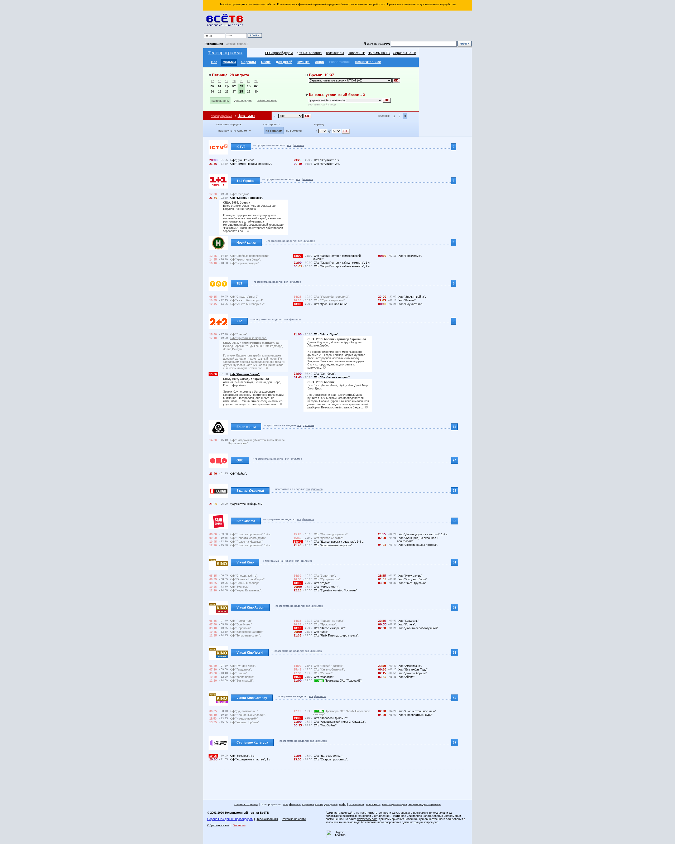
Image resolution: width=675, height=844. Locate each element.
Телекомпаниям (267, 819)
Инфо (319, 62)
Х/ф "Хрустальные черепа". (248, 338)
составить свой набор (322, 104)
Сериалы (248, 62)
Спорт (266, 62)
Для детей (284, 62)
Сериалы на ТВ (404, 53)
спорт (319, 804)
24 (212, 91)
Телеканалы (335, 53)
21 (241, 81)
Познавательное (368, 62)
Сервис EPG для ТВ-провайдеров (230, 819)
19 (226, 81)
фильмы (295, 804)
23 (256, 81)
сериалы (308, 804)
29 (248, 91)
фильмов (298, 145)
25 (219, 91)
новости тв (373, 804)
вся (289, 145)
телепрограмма (221, 116)
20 (234, 81)
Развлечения (339, 62)
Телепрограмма (225, 52)
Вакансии (239, 825)
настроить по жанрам (232, 130)
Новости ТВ (356, 53)
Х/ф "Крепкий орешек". (246, 197)
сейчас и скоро (267, 100)
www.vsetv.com (367, 819)
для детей (331, 804)
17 (212, 81)
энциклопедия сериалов (424, 804)
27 (234, 91)
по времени (294, 130)
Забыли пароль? (237, 43)
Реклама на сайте (294, 819)
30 (256, 91)
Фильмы (229, 62)
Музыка (303, 62)
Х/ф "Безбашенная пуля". (332, 377)
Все (214, 62)
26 (226, 91)
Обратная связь (218, 825)
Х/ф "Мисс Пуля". (326, 334)
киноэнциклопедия (394, 804)
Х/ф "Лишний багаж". (245, 374)
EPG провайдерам (279, 53)
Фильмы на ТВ (379, 53)
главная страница (246, 804)
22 (248, 81)
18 (219, 81)
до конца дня (243, 100)
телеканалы (356, 804)
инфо (342, 804)
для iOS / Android (309, 53)
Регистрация (214, 43)
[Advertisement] (368, 26)
